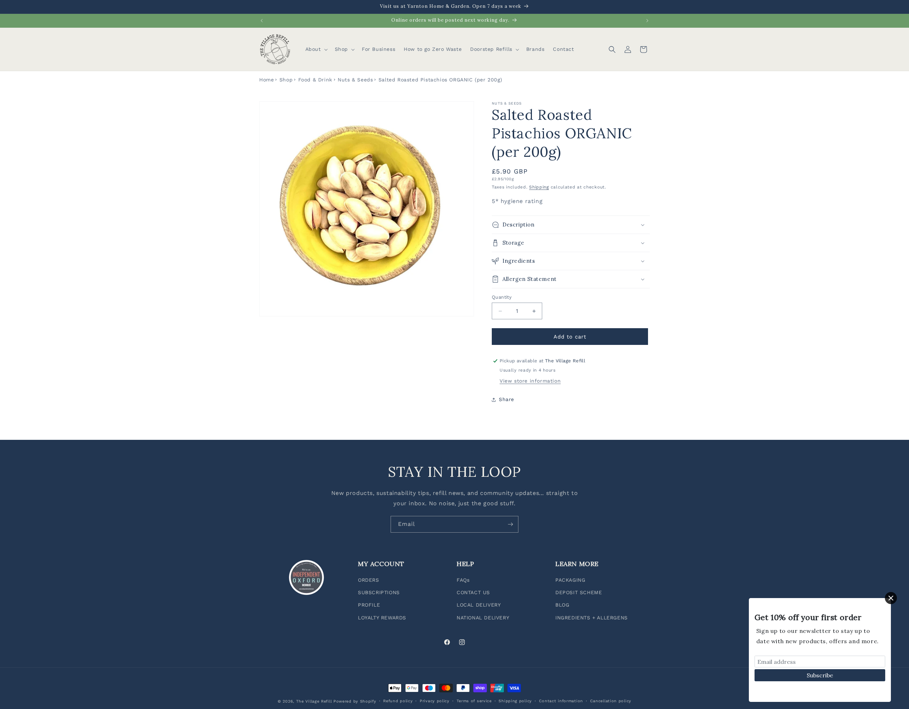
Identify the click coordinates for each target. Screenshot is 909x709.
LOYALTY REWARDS (382, 617)
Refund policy (398, 701)
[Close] (891, 598)
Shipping (539, 187)
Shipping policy (515, 701)
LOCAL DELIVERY (479, 605)
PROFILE (369, 605)
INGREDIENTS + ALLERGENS (591, 617)
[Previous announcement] (262, 20)
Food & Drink (315, 79)
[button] (316, 49)
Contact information (561, 701)
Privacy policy (435, 701)
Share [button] (506, 399)
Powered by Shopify (354, 701)
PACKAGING (570, 580)
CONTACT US (473, 592)
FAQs (463, 580)
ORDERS (368, 580)
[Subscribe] (510, 524)
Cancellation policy (610, 701)
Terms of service (474, 701)
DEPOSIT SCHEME (578, 592)
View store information (530, 381)
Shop (286, 79)
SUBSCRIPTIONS (379, 592)
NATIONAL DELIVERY (483, 617)
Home (266, 79)
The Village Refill (314, 701)
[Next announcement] (647, 20)
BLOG (562, 605)
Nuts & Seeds (355, 79)
